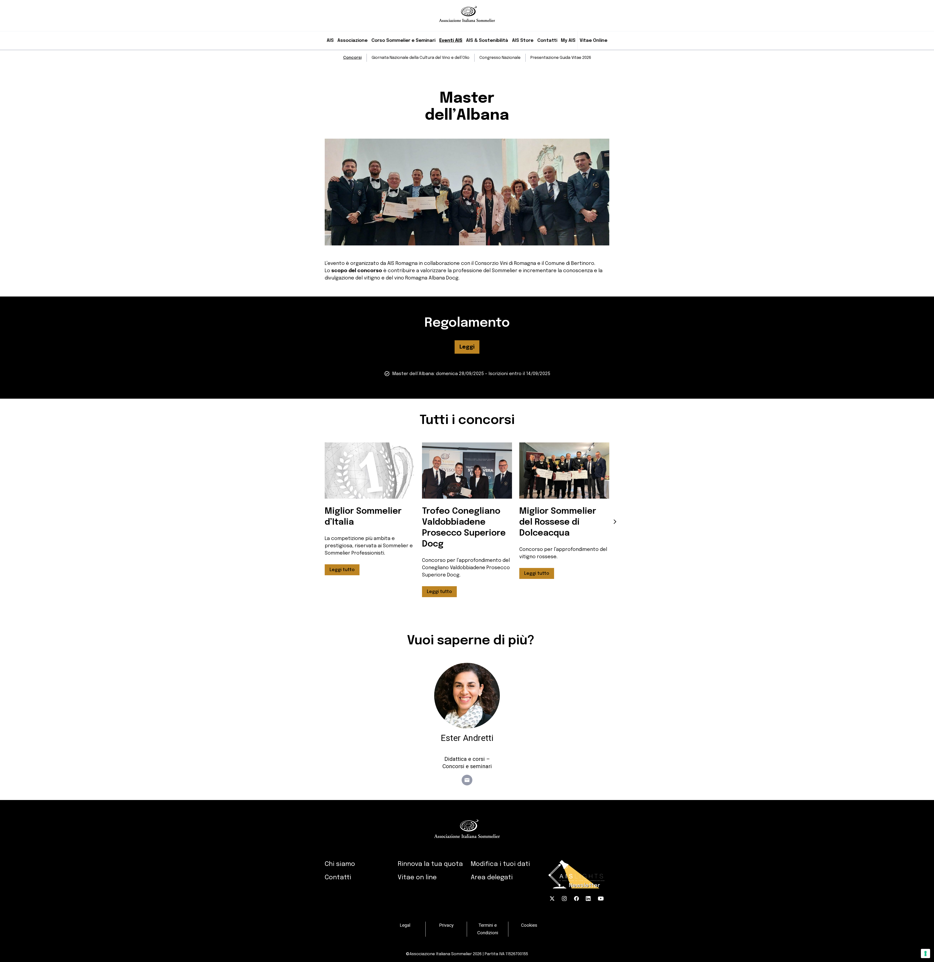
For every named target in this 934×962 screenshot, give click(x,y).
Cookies (529, 925)
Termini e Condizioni (487, 929)
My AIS (568, 40)
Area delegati (492, 877)
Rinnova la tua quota (430, 864)
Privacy (446, 925)
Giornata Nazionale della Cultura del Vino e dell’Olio (420, 58)
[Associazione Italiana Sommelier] (467, 11)
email (467, 780)
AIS (330, 40)
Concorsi (352, 58)
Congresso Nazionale (500, 58)
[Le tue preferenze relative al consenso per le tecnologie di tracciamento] (925, 953)
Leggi (467, 347)
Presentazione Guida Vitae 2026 (560, 58)
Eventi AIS (450, 40)
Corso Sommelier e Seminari (403, 40)
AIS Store (522, 40)
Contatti (547, 40)
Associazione (352, 40)
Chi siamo (340, 864)
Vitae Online (593, 40)
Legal (405, 925)
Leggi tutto (342, 569)
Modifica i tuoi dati (500, 864)
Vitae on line (417, 877)
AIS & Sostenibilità (487, 40)
